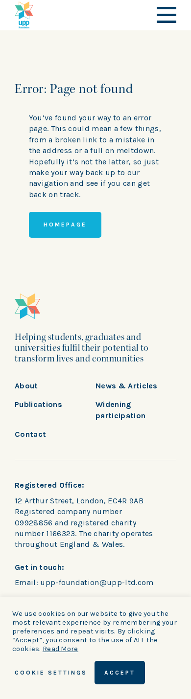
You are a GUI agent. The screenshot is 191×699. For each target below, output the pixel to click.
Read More (60, 649)
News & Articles (127, 385)
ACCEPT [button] (119, 672)
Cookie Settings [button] (51, 672)
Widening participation (120, 410)
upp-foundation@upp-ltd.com (96, 582)
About (26, 385)
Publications (38, 404)
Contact (30, 434)
